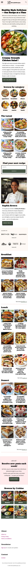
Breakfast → (24, 301)
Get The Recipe (8, 80)
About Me (6, 223)
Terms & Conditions (6, 538)
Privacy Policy (5, 536)
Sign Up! (3, 547)
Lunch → (24, 378)
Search (14, 171)
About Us (3, 534)
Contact (3, 557)
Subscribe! (14, 479)
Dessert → (24, 449)
